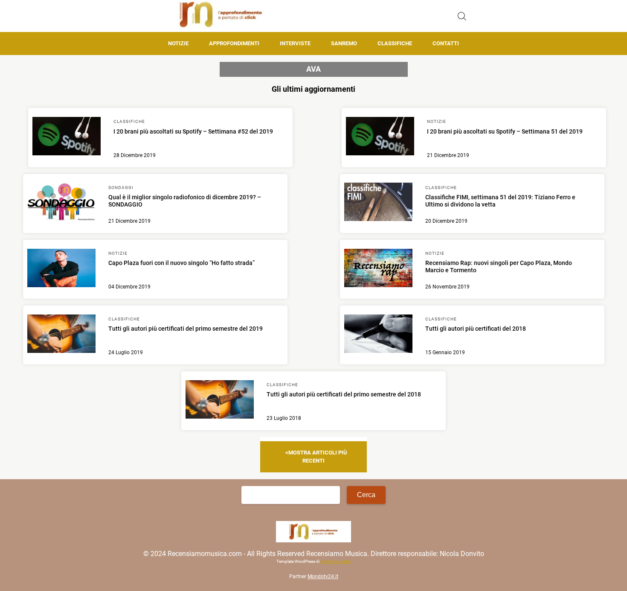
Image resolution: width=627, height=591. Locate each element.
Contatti (446, 43)
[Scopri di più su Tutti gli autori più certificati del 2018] (378, 334)
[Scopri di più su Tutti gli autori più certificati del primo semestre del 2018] (220, 400)
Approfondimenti (234, 43)
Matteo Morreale (335, 561)
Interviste (295, 43)
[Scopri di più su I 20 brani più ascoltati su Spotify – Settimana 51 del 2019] (380, 137)
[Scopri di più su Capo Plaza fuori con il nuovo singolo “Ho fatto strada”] (61, 269)
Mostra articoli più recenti (317, 456)
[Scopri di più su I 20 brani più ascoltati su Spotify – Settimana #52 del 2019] (66, 137)
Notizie (178, 43)
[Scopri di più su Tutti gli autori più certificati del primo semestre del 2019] (61, 334)
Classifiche (394, 43)
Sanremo (344, 43)
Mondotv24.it (323, 576)
